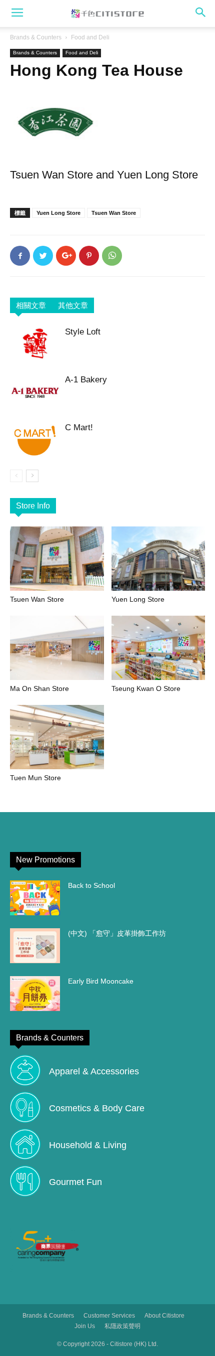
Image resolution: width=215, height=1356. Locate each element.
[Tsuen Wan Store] (57, 558)
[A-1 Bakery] (35, 392)
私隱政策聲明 (122, 1326)
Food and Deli (90, 37)
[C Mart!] (35, 440)
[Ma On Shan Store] (57, 648)
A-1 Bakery (86, 379)
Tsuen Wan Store (114, 213)
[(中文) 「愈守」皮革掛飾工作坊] (35, 945)
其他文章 (73, 305)
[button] (201, 13)
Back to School (91, 885)
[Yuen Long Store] (159, 558)
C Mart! (79, 427)
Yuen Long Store (58, 213)
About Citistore (164, 1315)
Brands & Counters (36, 37)
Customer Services (109, 1315)
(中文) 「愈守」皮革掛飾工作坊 (117, 933)
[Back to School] (35, 897)
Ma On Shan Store (39, 688)
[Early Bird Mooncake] (35, 993)
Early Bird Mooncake (101, 981)
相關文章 (31, 305)
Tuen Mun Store (35, 778)
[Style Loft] (35, 343)
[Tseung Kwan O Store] (159, 648)
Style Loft (82, 332)
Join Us (84, 1326)
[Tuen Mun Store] (57, 737)
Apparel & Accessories (94, 1071)
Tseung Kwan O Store (146, 688)
